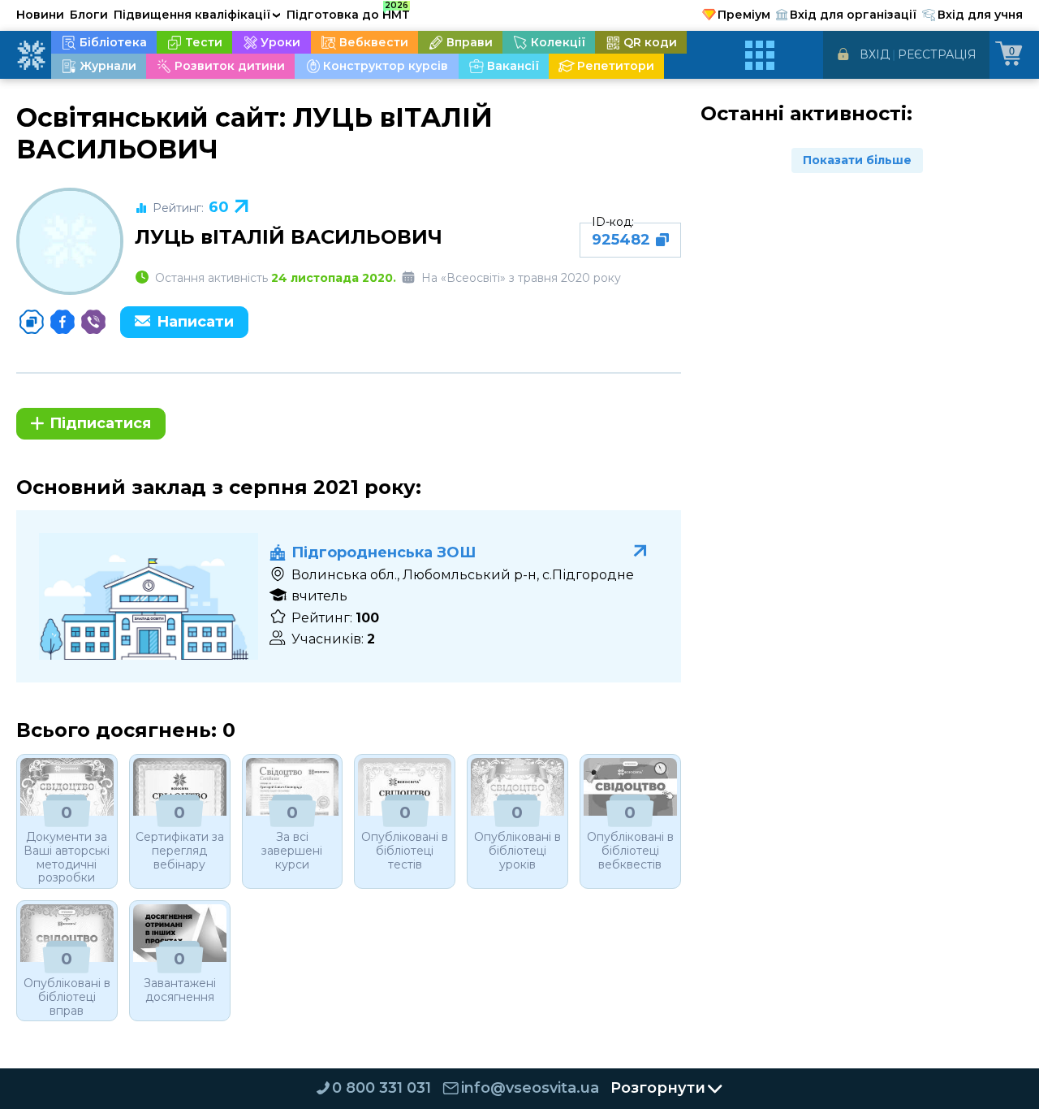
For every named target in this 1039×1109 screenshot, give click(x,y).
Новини (40, 14)
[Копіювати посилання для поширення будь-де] (31, 322)
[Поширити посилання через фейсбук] (62, 322)
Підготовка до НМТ (348, 12)
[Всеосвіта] (30, 55)
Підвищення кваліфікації (197, 14)
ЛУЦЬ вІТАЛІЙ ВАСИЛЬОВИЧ (288, 237)
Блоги (89, 14)
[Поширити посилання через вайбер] (93, 322)
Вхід (875, 54)
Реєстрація (937, 54)
